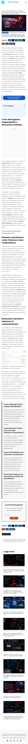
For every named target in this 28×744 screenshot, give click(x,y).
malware (10, 198)
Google (19, 289)
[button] (26, 2)
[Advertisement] (14, 144)
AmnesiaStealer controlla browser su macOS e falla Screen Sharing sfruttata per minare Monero (13, 718)
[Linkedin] (10, 740)
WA (20, 40)
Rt (3, 44)
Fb (9, 40)
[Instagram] (14, 740)
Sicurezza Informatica (12, 11)
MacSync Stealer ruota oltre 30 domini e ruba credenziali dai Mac (13, 655)
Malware (21, 11)
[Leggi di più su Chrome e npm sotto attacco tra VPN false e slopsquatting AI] (14, 687)
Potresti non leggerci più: (14, 98)
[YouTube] (20, 740)
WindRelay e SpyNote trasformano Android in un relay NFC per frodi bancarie (13, 676)
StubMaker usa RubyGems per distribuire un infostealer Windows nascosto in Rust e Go (13, 592)
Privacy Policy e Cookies (21, 737)
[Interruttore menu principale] (2, 2)
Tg (7, 44)
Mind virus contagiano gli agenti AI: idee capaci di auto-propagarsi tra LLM (13, 613)
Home (3, 11)
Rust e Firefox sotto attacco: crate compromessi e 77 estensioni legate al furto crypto (14, 571)
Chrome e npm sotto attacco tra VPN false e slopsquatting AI (12, 697)
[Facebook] (17, 740)
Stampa (12, 44)
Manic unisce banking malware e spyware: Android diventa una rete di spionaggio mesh (13, 634)
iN (16, 40)
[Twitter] (7, 740)
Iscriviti (14, 518)
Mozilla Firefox (6, 534)
